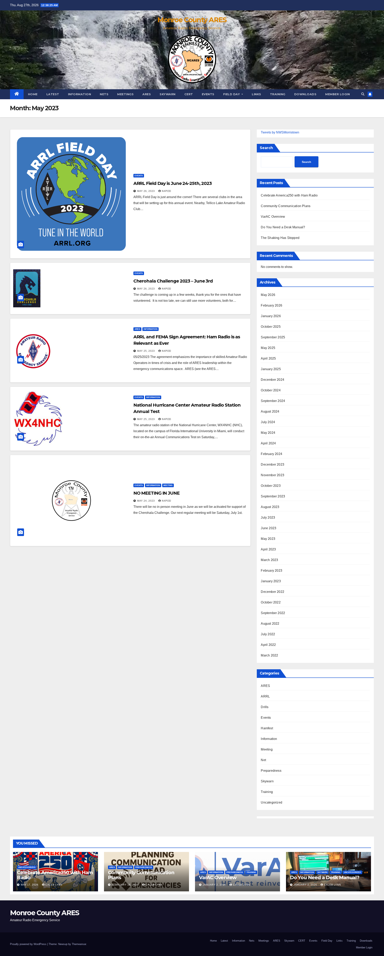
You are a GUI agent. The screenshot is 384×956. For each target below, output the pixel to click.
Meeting (168, 485)
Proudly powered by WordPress (28, 944)
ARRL (265, 696)
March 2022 (269, 655)
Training (277, 94)
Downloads (305, 94)
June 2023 (268, 528)
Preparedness (271, 770)
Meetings (125, 94)
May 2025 (268, 348)
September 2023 (273, 496)
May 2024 (268, 432)
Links (256, 94)
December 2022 (272, 591)
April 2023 (268, 549)
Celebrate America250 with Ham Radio (289, 195)
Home (33, 94)
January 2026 (271, 316)
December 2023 (272, 464)
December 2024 (272, 379)
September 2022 (273, 613)
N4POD (166, 191)
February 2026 (271, 305)
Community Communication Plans (285, 206)
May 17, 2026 (30, 884)
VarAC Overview (273, 216)
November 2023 (272, 475)
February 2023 (271, 570)
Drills (264, 707)
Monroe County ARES (191, 20)
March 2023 (269, 560)
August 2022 (270, 623)
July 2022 (268, 634)
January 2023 (271, 581)
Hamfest (267, 728)
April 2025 (268, 358)
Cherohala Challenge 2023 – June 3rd (173, 281)
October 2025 (270, 326)
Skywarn (168, 94)
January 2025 (271, 369)
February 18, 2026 (125, 884)
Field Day (232, 94)
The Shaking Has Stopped (280, 238)
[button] (362, 94)
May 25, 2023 (146, 351)
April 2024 (268, 443)
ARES (146, 94)
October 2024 (270, 390)
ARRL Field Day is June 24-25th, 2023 (172, 183)
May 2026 (268, 295)
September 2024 (273, 401)
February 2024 (271, 454)
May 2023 (268, 538)
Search (266, 148)
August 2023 (270, 507)
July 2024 (268, 422)
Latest (52, 94)
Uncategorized (271, 802)
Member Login (337, 94)
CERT (188, 94)
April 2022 (268, 644)
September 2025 (273, 337)
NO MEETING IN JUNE (156, 493)
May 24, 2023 (146, 500)
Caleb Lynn (53, 884)
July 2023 (268, 517)
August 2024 (270, 411)
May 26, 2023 (146, 191)
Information (79, 94)
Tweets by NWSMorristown (280, 132)
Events (208, 94)
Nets (104, 94)
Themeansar (79, 944)
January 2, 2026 (215, 884)
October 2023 (270, 485)
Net (263, 760)
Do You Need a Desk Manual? (283, 227)
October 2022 (270, 602)
